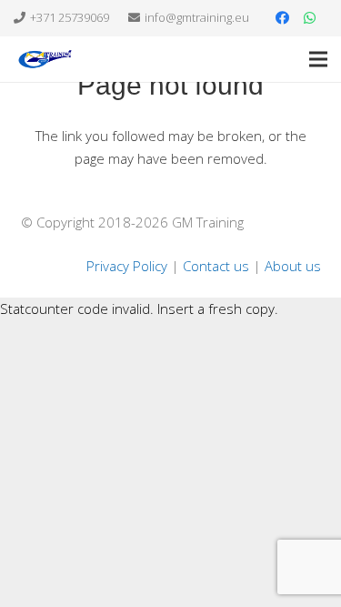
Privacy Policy (126, 266)
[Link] (45, 59)
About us (293, 266)
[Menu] (318, 59)
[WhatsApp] (309, 18)
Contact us (216, 266)
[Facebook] (282, 18)
